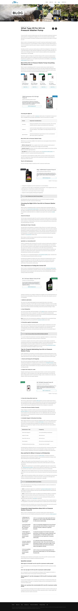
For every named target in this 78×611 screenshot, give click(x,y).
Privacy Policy (42, 604)
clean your (38, 400)
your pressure (29, 234)
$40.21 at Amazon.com (46, 390)
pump (43, 311)
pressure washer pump (51, 268)
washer (53, 211)
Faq (22, 604)
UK (47, 604)
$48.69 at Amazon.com (32, 286)
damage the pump (49, 362)
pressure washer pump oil (46, 488)
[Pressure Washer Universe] (15, 2)
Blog (29, 26)
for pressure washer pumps (47, 151)
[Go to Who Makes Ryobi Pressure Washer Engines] (53, 29)
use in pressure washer (43, 254)
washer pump (41, 455)
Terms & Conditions (34, 604)
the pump (35, 498)
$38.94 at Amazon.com (46, 177)
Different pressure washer (28, 467)
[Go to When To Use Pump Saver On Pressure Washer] (56, 29)
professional (41, 421)
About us (18, 604)
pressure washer (41, 319)
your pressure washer (51, 345)
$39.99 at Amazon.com (32, 106)
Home (13, 604)
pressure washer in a (25, 411)
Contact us (26, 604)
